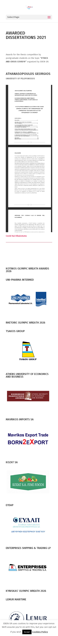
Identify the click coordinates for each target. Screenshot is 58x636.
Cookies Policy (40, 632)
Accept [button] (27, 632)
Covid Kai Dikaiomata (16, 236)
